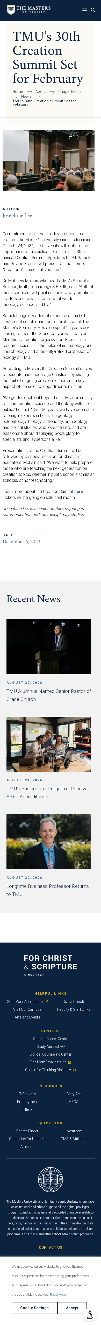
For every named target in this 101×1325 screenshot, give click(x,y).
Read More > (59, 1294)
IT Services (27, 1094)
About (40, 91)
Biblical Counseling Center (50, 1054)
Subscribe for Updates (27, 1139)
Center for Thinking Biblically (48, 1070)
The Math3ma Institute (48, 1062)
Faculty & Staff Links (73, 1009)
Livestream (74, 1131)
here (78, 491)
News (26, 97)
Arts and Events (27, 1017)
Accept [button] (72, 1308)
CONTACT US (50, 1247)
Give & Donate (73, 1002)
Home (17, 91)
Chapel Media (70, 91)
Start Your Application (25, 1002)
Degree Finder (27, 1131)
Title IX (27, 1109)
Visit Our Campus (27, 1009)
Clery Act (74, 1094)
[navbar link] (86, 11)
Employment (27, 1102)
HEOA (73, 1102)
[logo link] (28, 13)
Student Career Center (50, 1039)
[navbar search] (94, 11)
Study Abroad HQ (51, 1046)
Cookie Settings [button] (34, 1308)
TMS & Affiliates (73, 1139)
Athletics (27, 1147)
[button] (89, 1314)
